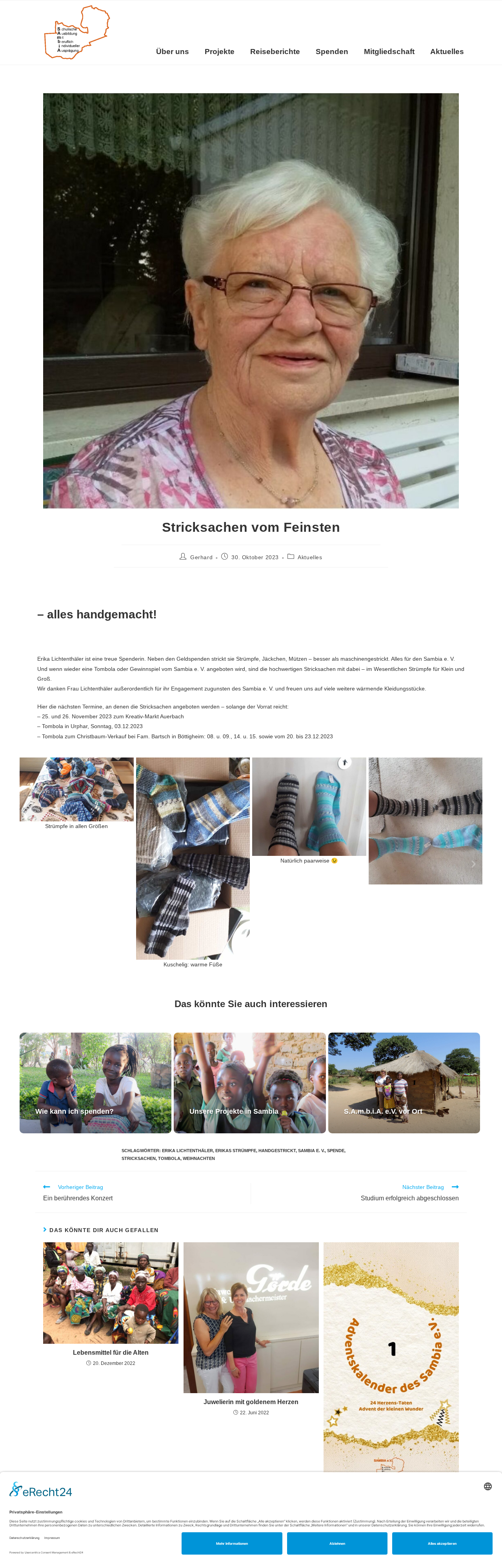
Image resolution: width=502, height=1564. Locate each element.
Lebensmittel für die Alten (111, 1352)
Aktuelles (447, 51)
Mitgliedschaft (389, 51)
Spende (335, 1150)
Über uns (172, 51)
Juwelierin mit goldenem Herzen (251, 1402)
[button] (28, 863)
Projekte (220, 51)
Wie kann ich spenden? (74, 1111)
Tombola (169, 1158)
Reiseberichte (275, 51)
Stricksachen (139, 1158)
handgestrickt (277, 1150)
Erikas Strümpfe (235, 1150)
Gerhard (201, 557)
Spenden (332, 51)
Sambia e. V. (311, 1150)
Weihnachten (199, 1158)
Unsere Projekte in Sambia (233, 1111)
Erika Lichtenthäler (187, 1150)
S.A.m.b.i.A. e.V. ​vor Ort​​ (383, 1111)
